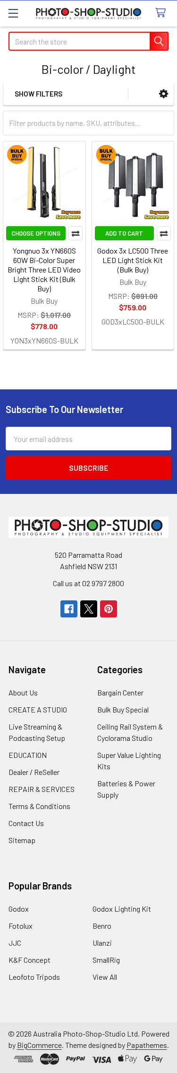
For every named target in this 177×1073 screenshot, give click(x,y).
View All (105, 976)
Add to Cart (124, 233)
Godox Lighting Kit (122, 908)
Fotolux (20, 925)
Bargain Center (120, 692)
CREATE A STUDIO (37, 709)
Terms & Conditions (39, 805)
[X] (88, 608)
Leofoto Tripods (34, 976)
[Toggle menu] (13, 13)
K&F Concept (29, 959)
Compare (75, 233)
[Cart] (162, 13)
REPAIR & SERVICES (41, 788)
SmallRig (106, 959)
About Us (23, 692)
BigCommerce (39, 1044)
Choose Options (35, 233)
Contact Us (26, 822)
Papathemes (146, 1044)
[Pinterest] (108, 608)
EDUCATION (27, 754)
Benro (102, 925)
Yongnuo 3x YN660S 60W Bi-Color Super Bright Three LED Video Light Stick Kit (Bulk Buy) (44, 269)
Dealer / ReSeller (33, 771)
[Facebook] (68, 608)
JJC (14, 942)
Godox (18, 908)
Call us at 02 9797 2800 (88, 583)
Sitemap (21, 840)
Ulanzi (102, 942)
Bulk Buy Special (123, 709)
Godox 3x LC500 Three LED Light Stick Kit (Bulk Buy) (132, 260)
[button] (163, 94)
